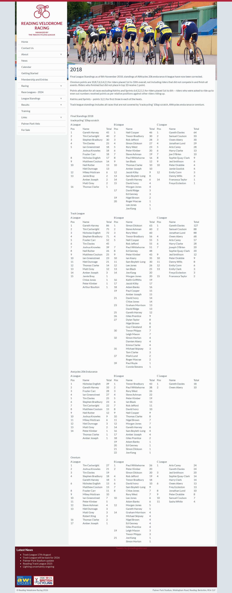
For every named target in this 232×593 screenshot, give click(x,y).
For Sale (25, 129)
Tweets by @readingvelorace (131, 548)
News (24, 60)
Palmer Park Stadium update (38, 560)
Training (25, 110)
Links (24, 117)
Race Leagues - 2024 (32, 92)
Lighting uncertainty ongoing (38, 566)
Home (24, 41)
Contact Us (27, 47)
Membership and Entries (34, 79)
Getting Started (29, 73)
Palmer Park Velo (30, 123)
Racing (25, 85)
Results (25, 104)
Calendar (26, 66)
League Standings (30, 98)
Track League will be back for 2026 (41, 557)
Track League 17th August (37, 554)
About (24, 54)
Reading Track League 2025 (37, 563)
